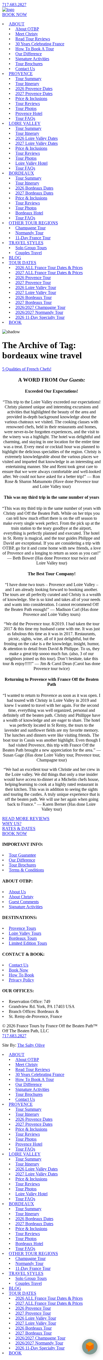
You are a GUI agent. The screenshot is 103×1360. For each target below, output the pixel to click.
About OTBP (27, 29)
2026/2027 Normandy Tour (39, 312)
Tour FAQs (25, 118)
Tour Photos (26, 108)
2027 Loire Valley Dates (36, 143)
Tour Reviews (27, 103)
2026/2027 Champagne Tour (40, 307)
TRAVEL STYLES (26, 242)
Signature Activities (32, 58)
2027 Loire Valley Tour (35, 292)
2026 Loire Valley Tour (35, 287)
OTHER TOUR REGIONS (33, 222)
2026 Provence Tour (33, 277)
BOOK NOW (14, 14)
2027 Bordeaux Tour (33, 302)
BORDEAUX (21, 173)
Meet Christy (26, 33)
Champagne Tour (30, 227)
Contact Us (25, 68)
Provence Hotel (28, 113)
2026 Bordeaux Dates (34, 188)
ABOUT (16, 24)
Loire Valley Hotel (31, 163)
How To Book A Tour (34, 48)
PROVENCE (21, 73)
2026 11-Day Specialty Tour (40, 317)
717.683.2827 (14, 4)
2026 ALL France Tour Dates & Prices (49, 267)
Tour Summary (28, 78)
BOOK (15, 322)
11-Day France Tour (33, 237)
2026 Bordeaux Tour (33, 297)
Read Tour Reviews (32, 38)
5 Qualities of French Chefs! (26, 369)
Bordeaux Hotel (29, 213)
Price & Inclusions (31, 98)
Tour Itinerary (27, 83)
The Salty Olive (31, 1045)
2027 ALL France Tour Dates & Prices (49, 272)
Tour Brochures (29, 63)
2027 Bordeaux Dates (34, 193)
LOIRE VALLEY (25, 123)
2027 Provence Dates (33, 93)
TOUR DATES (22, 262)
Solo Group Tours (31, 247)
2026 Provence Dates (33, 88)
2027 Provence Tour (33, 282)
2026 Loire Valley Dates (36, 138)
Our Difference (28, 53)
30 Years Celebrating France (39, 43)
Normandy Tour (29, 232)
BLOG (15, 257)
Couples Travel (28, 252)
